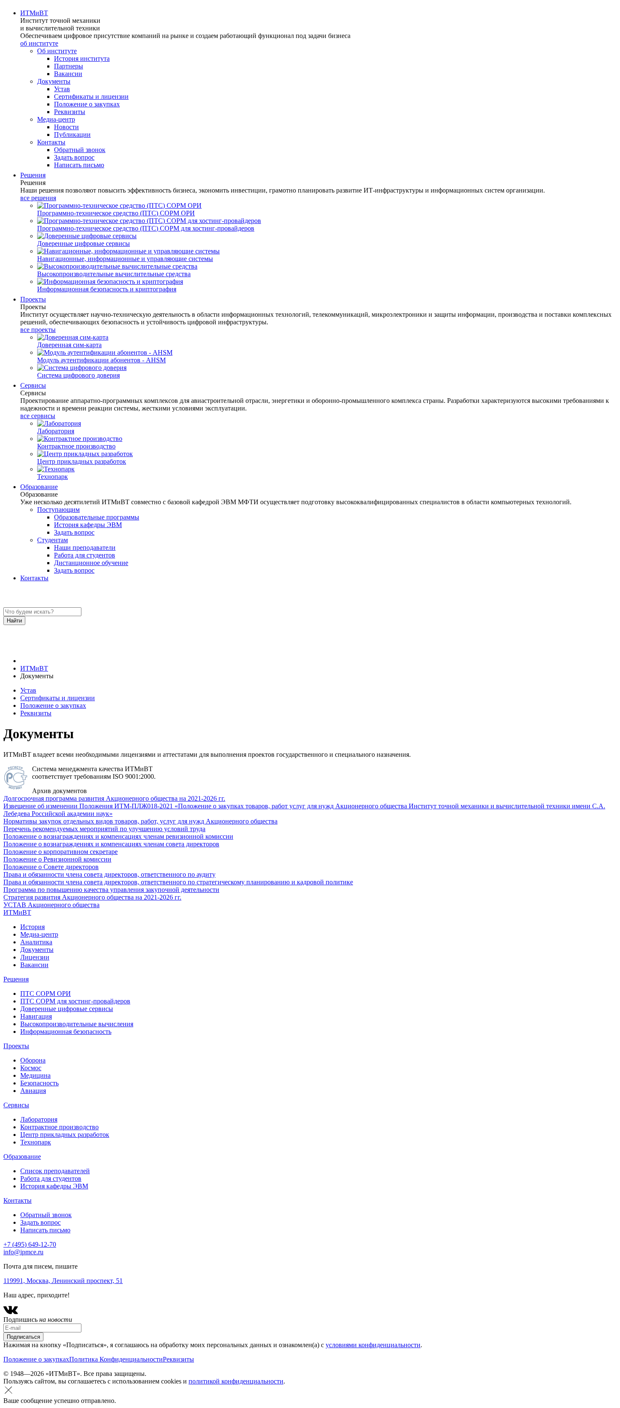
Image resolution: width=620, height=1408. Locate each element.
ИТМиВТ (34, 12)
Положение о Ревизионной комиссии (57, 859)
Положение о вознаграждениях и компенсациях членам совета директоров (111, 844)
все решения (38, 197)
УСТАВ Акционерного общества (51, 904)
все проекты (38, 329)
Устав (28, 690)
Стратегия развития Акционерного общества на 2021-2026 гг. (92, 897)
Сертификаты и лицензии (57, 697)
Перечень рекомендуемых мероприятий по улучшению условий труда (104, 828)
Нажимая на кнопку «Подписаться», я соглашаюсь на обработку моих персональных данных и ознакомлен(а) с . (212, 1344)
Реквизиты (35, 713)
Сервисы (33, 385)
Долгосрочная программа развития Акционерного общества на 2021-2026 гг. (114, 798)
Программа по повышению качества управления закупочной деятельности (111, 889)
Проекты (33, 299)
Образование (39, 486)
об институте (39, 43)
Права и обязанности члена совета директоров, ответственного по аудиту (109, 874)
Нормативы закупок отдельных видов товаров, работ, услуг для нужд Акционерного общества (140, 821)
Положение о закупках (53, 705)
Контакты (34, 578)
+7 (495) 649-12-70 (29, 1244)
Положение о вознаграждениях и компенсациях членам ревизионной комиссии (118, 836)
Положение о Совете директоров (51, 866)
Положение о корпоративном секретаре (60, 851)
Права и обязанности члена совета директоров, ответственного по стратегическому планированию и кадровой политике (178, 882)
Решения (33, 175)
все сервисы (37, 415)
